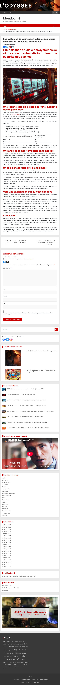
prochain (14, 662)
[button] (25, 626)
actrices (20, 641)
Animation (5, 480)
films (19, 653)
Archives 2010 (6, 560)
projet (26, 662)
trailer (19, 666)
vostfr (4, 668)
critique (6, 653)
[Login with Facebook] (4, 262)
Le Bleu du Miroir (7, 586)
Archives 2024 (6, 529)
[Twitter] (7, 47)
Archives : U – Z (7, 566)
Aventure (5, 484)
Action (4, 478)
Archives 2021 (6, 536)
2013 (4, 641)
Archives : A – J (6, 562)
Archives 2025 (6, 527)
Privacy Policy (30, 258)
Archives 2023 (6, 531)
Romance (5, 508)
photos (9, 662)
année (21, 644)
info (8, 656)
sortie (9, 666)
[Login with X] (7, 262)
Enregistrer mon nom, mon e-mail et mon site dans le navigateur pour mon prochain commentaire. (28, 314)
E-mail (5, 296)
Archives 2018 (6, 542)
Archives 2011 (6, 557)
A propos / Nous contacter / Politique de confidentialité (18, 576)
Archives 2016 (6, 547)
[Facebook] (4, 47)
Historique (5, 504)
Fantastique (5, 500)
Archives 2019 (6, 540)
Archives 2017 (6, 544)
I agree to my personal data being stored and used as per (18, 258)
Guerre (4, 502)
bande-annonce (15, 646)
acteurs (12, 641)
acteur (8, 641)
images (4, 656)
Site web (5, 303)
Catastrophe (6, 489)
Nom (4, 289)
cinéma (22, 649)
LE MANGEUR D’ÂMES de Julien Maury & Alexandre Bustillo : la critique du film (45, 242)
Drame (4, 497)
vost (26, 666)
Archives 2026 (6, 525)
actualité (5, 644)
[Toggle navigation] (5, 25)
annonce (15, 644)
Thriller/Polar (6, 513)
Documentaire (6, 495)
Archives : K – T (6, 564)
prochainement (21, 662)
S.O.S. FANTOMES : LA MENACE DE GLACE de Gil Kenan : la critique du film (15, 242)
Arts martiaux (6, 482)
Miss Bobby (5, 590)
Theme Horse (43, 679)
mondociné (13, 659)
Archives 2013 (6, 553)
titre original (14, 666)
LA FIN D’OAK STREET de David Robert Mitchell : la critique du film (30, 613)
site (23, 664)
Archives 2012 (6, 555)
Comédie (5, 491)
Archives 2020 (6, 538)
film (16, 653)
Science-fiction (6, 511)
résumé (14, 665)
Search (56, 329)
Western (4, 515)
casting (14, 650)
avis (25, 644)
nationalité (22, 659)
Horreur (4, 506)
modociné (14, 656)
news (4, 662)
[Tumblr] (12, 47)
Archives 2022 (6, 533)
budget (9, 650)
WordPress (36, 682)
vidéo (22, 666)
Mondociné (11, 18)
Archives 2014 (6, 551)
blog (23, 646)
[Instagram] (10, 339)
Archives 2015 (6, 549)
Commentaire (7, 268)
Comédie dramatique (8, 493)
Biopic (4, 487)
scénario (20, 664)
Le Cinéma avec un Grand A (10, 588)
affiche (10, 644)
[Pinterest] (10, 47)
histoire (24, 653)
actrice (16, 641)
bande (5, 647)
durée (11, 653)
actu (24, 641)
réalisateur (7, 665)
